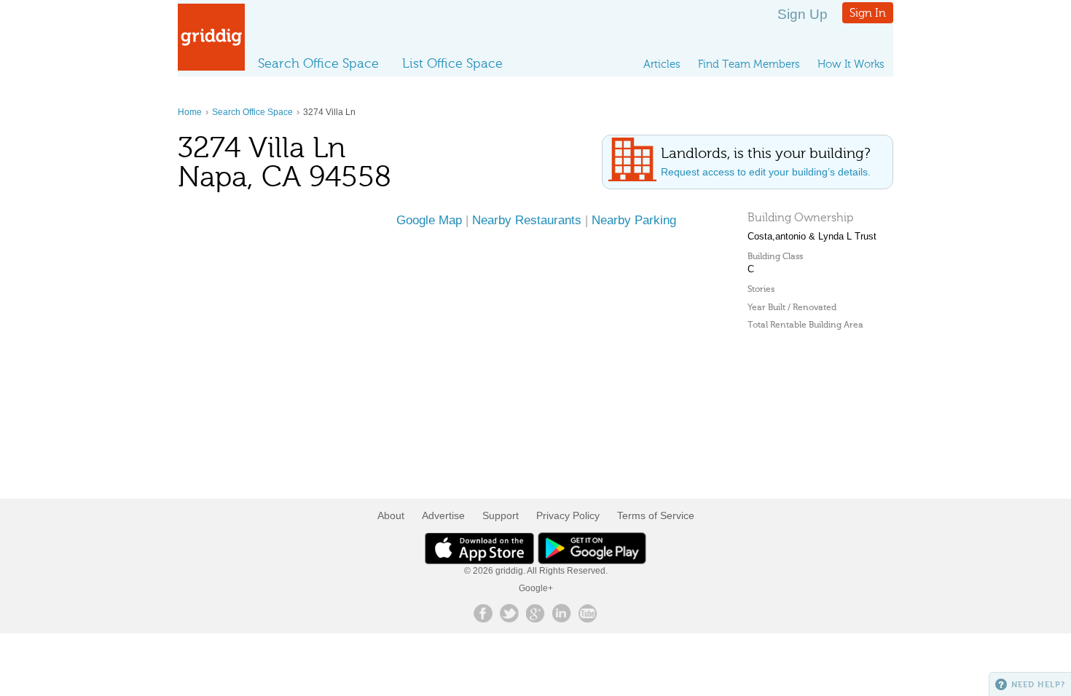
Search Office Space (318, 63)
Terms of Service (655, 515)
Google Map (429, 220)
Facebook (483, 613)
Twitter (509, 613)
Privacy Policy (568, 515)
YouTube (587, 613)
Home (190, 112)
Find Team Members (749, 64)
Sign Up (802, 14)
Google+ (536, 588)
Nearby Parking (634, 220)
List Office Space (452, 63)
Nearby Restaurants (526, 220)
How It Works (850, 64)
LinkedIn (561, 613)
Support (500, 515)
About (390, 515)
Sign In (868, 13)
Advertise (443, 515)
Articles (661, 64)
